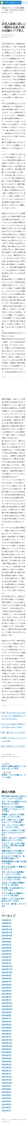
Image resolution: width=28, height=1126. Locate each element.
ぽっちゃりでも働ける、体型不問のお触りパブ (13, 857)
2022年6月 (6, 1058)
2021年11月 (7, 1080)
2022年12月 (7, 1040)
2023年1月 (6, 1037)
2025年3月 (6, 957)
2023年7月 (6, 1018)
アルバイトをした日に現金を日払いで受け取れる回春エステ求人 (13, 845)
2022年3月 (6, 1067)
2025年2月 (6, 960)
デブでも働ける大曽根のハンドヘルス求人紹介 (13, 894)
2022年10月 (7, 1046)
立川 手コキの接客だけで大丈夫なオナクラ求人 (14, 802)
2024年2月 (6, 997)
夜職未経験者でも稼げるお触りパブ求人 (14, 862)
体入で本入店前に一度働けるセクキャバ (14, 868)
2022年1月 (6, 1074)
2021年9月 (6, 1086)
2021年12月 (7, 1077)
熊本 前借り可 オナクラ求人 (13, 746)
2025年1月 (6, 963)
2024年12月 (7, 966)
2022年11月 (7, 1043)
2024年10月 (7, 972)
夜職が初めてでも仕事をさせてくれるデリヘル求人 (13, 852)
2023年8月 (6, 1015)
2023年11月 (7, 1006)
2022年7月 (6, 1055)
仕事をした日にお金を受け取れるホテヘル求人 (13, 899)
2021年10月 (7, 1083)
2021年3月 (6, 1104)
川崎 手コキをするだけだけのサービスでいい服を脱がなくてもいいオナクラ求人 (13, 716)
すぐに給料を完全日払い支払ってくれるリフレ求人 (14, 878)
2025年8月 (6, 942)
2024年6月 (6, 985)
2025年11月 (7, 932)
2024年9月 (6, 975)
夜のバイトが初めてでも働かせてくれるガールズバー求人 (13, 832)
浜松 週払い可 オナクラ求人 (13, 732)
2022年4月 (6, 1064)
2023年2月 (6, 1034)
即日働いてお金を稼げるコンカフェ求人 (13, 889)
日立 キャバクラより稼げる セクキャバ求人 (13, 826)
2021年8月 (6, 1089)
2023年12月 (7, 1003)
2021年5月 (6, 1098)
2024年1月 (6, 1000)
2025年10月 (7, 935)
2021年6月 (6, 1095)
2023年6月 (6, 1021)
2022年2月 (6, 1071)
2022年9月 (6, 1049)
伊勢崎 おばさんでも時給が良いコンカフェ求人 (13, 815)
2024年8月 (6, 978)
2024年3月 (6, 994)
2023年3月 (6, 1031)
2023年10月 (7, 1009)
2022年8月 (6, 1052)
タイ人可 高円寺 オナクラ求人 (14, 905)
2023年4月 (6, 1028)
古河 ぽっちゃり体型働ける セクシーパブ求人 (13, 873)
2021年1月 (6, 1110)
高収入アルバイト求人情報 (13, 8)
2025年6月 (6, 948)
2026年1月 (6, 926)
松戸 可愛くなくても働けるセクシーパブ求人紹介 (13, 821)
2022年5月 (6, 1061)
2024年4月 (7, 991)
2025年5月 (6, 951)
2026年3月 (6, 920)
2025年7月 (6, 945)
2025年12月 (7, 929)
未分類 (17, 756)
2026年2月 (6, 923)
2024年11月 (7, 969)
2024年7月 (6, 981)
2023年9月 (6, 1012)
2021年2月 (6, 1107)
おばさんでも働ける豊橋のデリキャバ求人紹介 (13, 884)
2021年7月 (6, 1092)
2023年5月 (6, 1024)
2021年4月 (6, 1101)
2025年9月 (6, 938)
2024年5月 (6, 988)
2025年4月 (6, 954)
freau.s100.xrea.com (9, 35)
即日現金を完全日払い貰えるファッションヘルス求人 (14, 797)
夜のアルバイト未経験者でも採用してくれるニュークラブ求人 (13, 809)
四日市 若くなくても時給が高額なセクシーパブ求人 (14, 839)
